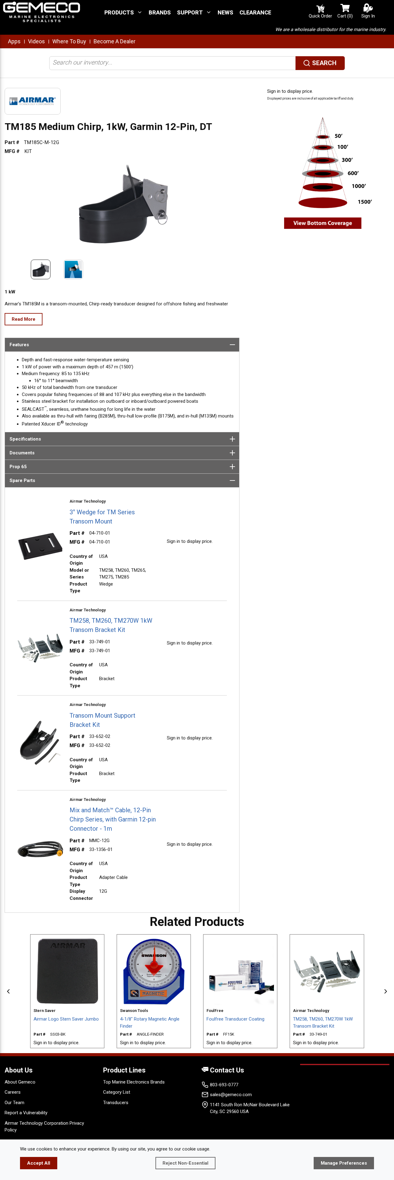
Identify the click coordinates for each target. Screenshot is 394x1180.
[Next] (385, 991)
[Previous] (8, 991)
